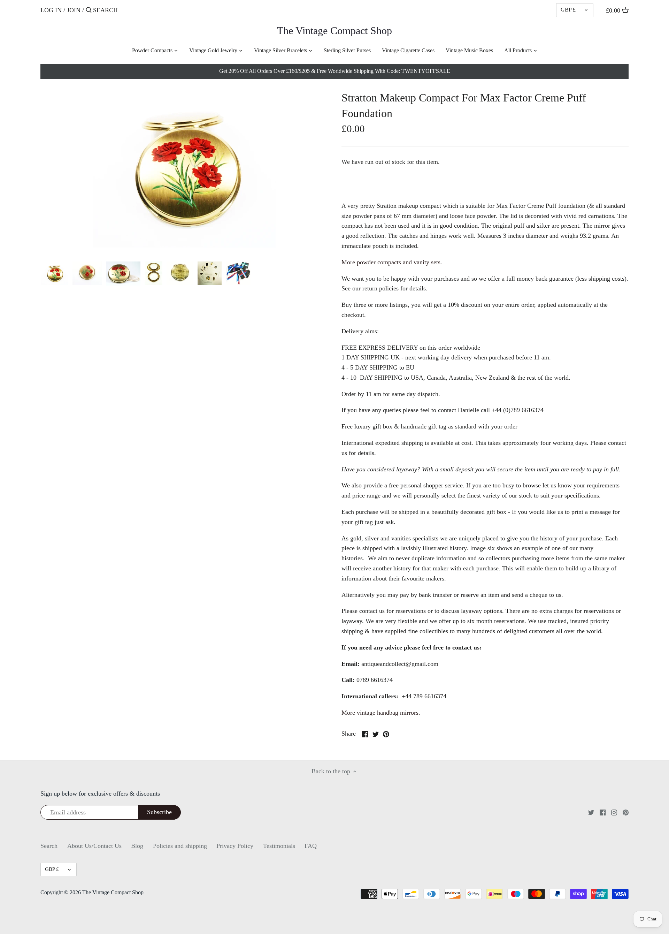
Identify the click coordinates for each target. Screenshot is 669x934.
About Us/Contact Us (94, 845)
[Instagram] (614, 812)
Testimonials (279, 845)
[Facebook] (603, 812)
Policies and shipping (180, 845)
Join (73, 10)
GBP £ (568, 10)
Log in (51, 10)
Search (48, 845)
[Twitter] (591, 812)
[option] (54, 273)
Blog (137, 845)
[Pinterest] (626, 812)
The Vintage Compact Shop (334, 30)
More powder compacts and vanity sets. (391, 262)
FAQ (311, 845)
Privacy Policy (234, 845)
